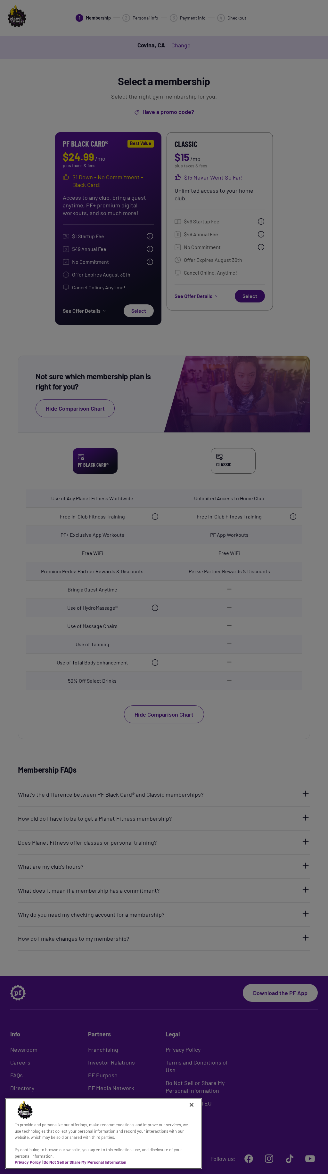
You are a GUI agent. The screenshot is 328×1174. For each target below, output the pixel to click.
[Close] (191, 1105)
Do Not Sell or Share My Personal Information (85, 1162)
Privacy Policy (28, 1162)
